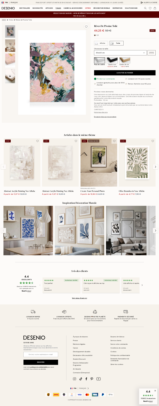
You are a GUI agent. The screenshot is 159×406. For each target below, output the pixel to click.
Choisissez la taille (101, 49)
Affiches (49, 8)
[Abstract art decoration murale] (131, 230)
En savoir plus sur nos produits (105, 117)
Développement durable (81, 352)
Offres (88, 8)
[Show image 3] (10, 60)
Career (75, 348)
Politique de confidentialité (120, 355)
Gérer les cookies (117, 364)
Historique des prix (101, 112)
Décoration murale (101, 8)
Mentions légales (79, 344)
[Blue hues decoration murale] (79, 230)
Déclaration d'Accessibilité (82, 355)
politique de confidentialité (38, 367)
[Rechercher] (145, 8)
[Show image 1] (10, 31)
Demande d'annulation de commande (120, 360)
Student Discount (79, 359)
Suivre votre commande (119, 344)
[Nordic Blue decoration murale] (28, 230)
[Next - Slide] (157, 62)
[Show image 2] (10, 45)
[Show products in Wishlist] (150, 8)
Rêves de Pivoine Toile (24, 20)
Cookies (113, 352)
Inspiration (117, 8)
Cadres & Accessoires (73, 8)
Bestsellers (24, 8)
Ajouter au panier (125, 73)
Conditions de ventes (118, 348)
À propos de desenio (80, 337)
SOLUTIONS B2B (131, 8)
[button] (152, 52)
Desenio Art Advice (117, 337)
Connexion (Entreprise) (81, 373)
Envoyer (40, 362)
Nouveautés (38, 8)
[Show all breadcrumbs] (4, 20)
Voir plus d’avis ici (79, 298)
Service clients (116, 340)
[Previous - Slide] (92, 62)
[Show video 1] (10, 76)
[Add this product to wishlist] (86, 26)
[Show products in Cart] (155, 8)
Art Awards (77, 369)
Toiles (58, 8)
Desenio (86, 400)
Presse (75, 340)
